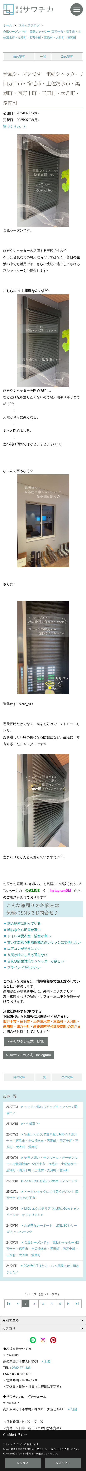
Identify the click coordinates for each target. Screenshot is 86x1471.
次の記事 (67, 56)
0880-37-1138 (21, 1367)
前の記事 (19, 56)
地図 (47, 1361)
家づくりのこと (15, 126)
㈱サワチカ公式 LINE (27, 1041)
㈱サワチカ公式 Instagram (30, 1055)
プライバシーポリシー (48, 1448)
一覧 (43, 56)
